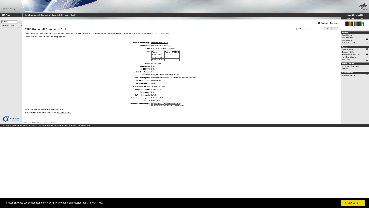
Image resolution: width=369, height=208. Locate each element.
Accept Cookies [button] (353, 203)
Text (360, 18)
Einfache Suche (347, 49)
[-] (357, 18)
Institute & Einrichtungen (350, 43)
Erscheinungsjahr (348, 40)
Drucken (335, 23)
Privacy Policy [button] (96, 203)
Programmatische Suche (350, 54)
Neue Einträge (347, 35)
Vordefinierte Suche (349, 57)
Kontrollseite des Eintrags (56, 109)
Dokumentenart (347, 38)
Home (27, 15)
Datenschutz (45, 15)
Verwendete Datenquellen (351, 66)
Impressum (35, 15)
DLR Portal (6, 15)
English (73, 15)
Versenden (324, 23)
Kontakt (66, 15)
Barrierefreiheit (57, 15)
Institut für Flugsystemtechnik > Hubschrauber (167, 105)
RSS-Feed (346, 59)
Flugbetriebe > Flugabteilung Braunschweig (166, 104)
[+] (363, 18)
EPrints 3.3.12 (50, 122)
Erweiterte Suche (348, 52)
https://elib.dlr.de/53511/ (159, 43)
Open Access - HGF (349, 75)
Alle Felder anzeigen (64, 112)
